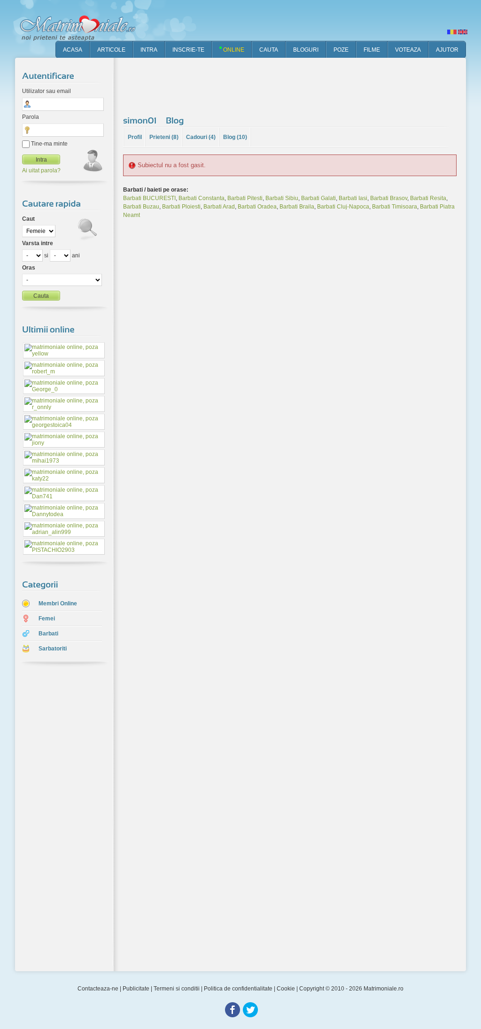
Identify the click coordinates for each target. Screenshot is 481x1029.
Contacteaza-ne (98, 988)
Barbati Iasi (353, 198)
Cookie (286, 988)
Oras (28, 267)
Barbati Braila (296, 206)
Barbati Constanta (201, 198)
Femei (47, 618)
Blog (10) (235, 137)
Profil (135, 137)
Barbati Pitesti (245, 198)
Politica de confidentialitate (238, 988)
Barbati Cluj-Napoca (343, 206)
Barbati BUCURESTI (149, 198)
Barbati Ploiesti (181, 206)
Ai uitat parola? (41, 170)
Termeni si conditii (177, 988)
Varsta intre (37, 243)
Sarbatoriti (53, 648)
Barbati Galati (318, 198)
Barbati (48, 633)
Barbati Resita (428, 198)
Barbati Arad (219, 206)
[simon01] (141, 120)
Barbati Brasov (388, 198)
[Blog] (176, 120)
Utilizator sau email (46, 91)
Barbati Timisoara (394, 206)
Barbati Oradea (257, 206)
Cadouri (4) (201, 137)
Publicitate (136, 988)
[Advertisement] (57, 818)
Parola (30, 117)
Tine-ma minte (49, 143)
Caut (28, 219)
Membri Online (58, 603)
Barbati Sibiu (281, 198)
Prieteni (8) (163, 137)
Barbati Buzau (141, 206)
